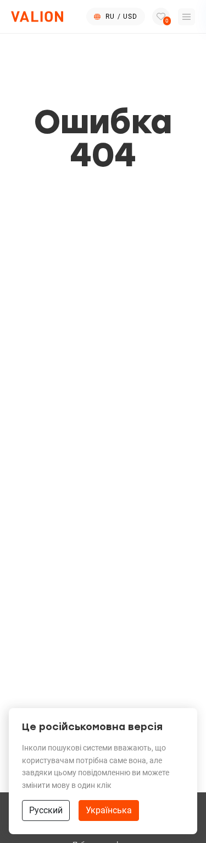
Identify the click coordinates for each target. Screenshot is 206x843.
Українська (109, 810)
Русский (46, 810)
